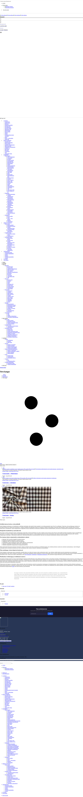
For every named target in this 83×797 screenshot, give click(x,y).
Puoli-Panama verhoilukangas (10, 198)
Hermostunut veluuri (11, 306)
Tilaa (50, 613)
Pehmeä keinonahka (9, 125)
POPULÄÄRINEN (7, 140)
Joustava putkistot (10, 352)
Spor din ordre (6, 9)
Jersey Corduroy (10, 180)
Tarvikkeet (4, 338)
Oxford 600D (10, 221)
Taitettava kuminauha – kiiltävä (13, 351)
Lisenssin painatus (10, 229)
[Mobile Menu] (1, 14)
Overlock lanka (10, 356)
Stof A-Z (4, 264)
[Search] (0, 21)
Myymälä (4, 263)
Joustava (6, 255)
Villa (6, 152)
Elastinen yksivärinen (11, 344)
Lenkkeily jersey (8, 232)
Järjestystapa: (2, 464)
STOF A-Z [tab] (4, 672)
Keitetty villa (9, 181)
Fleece (8, 217)
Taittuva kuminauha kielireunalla (11, 349)
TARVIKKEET (7, 251)
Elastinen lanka (10, 355)
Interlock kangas (10, 177)
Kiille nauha (9, 342)
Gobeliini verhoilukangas (10, 144)
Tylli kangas (7, 151)
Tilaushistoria (5, 648)
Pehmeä (6, 603)
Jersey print (7, 319)
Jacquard (9, 178)
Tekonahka (9, 299)
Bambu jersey (7, 122)
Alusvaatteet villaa (8, 153)
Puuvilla (6, 594)
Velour (8, 214)
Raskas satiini (10, 182)
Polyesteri (7, 593)
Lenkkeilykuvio (10, 236)
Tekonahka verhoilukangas (10, 147)
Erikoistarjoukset (3, 367)
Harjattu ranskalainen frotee (11, 242)
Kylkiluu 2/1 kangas (11, 247)
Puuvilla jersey (8, 126)
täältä (13, 566)
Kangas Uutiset (5, 471)
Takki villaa (9, 172)
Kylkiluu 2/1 (7, 148)
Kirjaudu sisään (5, 649)
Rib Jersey (7, 150)
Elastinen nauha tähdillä (11, 347)
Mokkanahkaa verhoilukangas (10, 202)
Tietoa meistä (4, 651)
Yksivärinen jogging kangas (12, 325)
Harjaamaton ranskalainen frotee (11, 244)
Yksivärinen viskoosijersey (10, 250)
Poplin (8, 184)
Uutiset (3, 262)
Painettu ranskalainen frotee (11, 228)
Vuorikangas (7, 121)
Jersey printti (7, 223)
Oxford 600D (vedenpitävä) (10, 211)
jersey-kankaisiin (28, 554)
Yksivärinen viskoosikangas (10, 170)
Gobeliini (9, 291)
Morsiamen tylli (8, 129)
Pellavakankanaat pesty (11, 727)
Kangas (8, 301)
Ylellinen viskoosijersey (11, 316)
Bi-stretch (7, 124)
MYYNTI (4, 365)
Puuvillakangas (8, 127)
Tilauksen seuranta (6, 646)
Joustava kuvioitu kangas (12, 346)
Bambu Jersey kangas (11, 775)
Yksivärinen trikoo (8, 237)
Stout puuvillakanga (11, 212)
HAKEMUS (6, 154)
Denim (6, 133)
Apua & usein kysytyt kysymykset (9, 645)
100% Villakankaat (11, 156)
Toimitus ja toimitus (6, 647)
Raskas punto (9, 174)
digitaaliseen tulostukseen (42, 554)
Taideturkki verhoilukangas (10, 205)
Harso (6, 137)
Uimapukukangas (10, 186)
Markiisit (9, 206)
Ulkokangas (7, 215)
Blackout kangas (10, 209)
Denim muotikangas (11, 165)
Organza (9, 183)
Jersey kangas (10, 271)
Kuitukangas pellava (11, 361)
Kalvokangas (9, 171)
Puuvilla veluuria (8, 128)
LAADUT (6, 120)
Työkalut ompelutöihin (9, 253)
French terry (7, 289)
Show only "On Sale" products (8, 586)
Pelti (8, 360)
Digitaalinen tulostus (11, 226)
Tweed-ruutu (11, 471)
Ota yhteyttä (6, 260)
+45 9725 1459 (2, 633)
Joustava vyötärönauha (11, 350)
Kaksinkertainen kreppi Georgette (10, 167)
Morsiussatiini (7, 130)
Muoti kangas (7, 155)
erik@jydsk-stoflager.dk (4, 635)
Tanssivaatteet (10, 288)
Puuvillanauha (10, 340)
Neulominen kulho (8, 252)
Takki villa (7, 139)
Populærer (7, 265)
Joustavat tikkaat (10, 353)
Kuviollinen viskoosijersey (10, 231)
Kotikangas (7, 193)
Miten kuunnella (8, 145)
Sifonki (6, 132)
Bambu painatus (10, 225)
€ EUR (3, 3)
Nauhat (6, 254)
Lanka (6, 354)
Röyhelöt (9, 341)
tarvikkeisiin (34, 554)
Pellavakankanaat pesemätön (10, 200)
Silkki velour (9, 185)
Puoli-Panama (10, 293)
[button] (2, 17)
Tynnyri (6, 258)
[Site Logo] (13, 15)
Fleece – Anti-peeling (9, 138)
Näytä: (1, 465)
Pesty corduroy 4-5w (11, 741)
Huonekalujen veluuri (11, 305)
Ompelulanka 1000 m (11, 357)
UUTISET (6, 259)
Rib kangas (7, 149)
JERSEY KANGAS (8, 222)
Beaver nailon (7, 131)
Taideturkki (9, 300)
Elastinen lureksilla (11, 345)
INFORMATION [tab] (5, 673)
